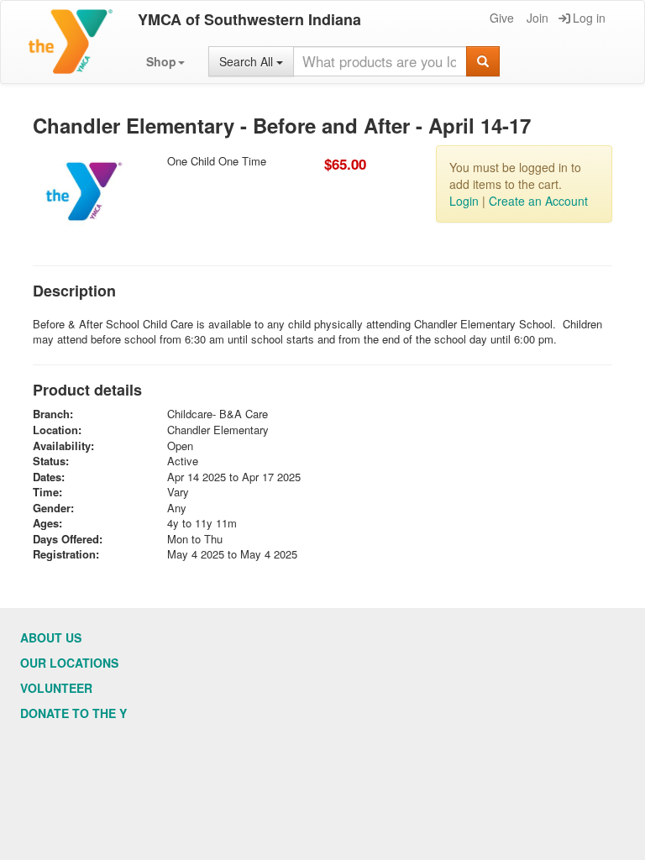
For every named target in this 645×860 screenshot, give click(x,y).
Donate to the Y (73, 713)
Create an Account (538, 200)
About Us (50, 637)
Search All (247, 61)
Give (502, 17)
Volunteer (56, 687)
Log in (589, 17)
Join (537, 17)
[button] (165, 61)
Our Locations (69, 662)
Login (464, 200)
